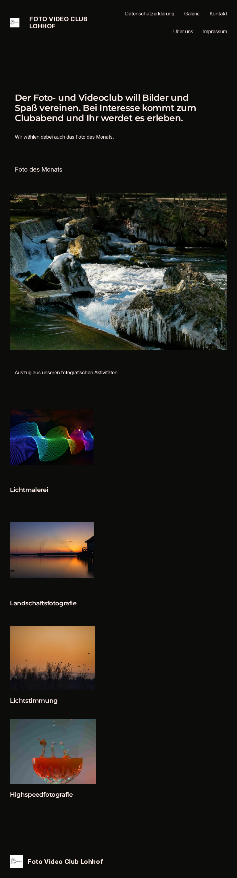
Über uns (183, 31)
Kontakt (218, 13)
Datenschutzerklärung (149, 13)
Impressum (215, 31)
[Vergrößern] (85, 417)
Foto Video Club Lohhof (58, 22)
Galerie (192, 13)
